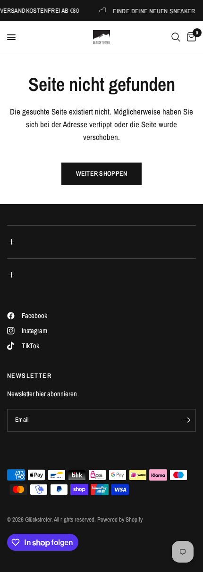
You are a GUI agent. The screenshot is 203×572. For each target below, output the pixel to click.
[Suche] (176, 37)
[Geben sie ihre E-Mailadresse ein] (186, 420)
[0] (190, 37)
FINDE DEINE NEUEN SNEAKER (153, 10)
